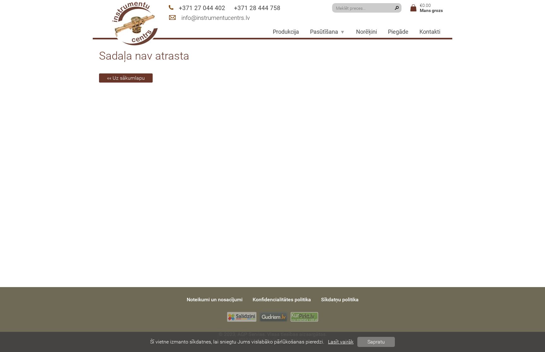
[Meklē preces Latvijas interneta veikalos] (304, 317)
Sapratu (376, 342)
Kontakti (429, 32)
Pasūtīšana (324, 32)
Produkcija (286, 32)
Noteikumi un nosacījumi (215, 300)
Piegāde (398, 32)
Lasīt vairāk (341, 342)
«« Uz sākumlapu (126, 78)
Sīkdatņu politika (340, 300)
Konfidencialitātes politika (282, 300)
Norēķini (366, 32)
